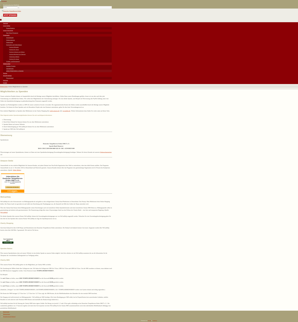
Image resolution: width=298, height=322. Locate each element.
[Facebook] (3, 1)
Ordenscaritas (4, 86)
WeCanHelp (3, 212)
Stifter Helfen (17, 170)
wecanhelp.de (66, 111)
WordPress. (154, 320)
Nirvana (149, 320)
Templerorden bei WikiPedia (11, 5)
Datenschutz (6, 314)
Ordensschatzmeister (106, 152)
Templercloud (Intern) (9, 316)
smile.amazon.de (54, 111)
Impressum (6, 312)
